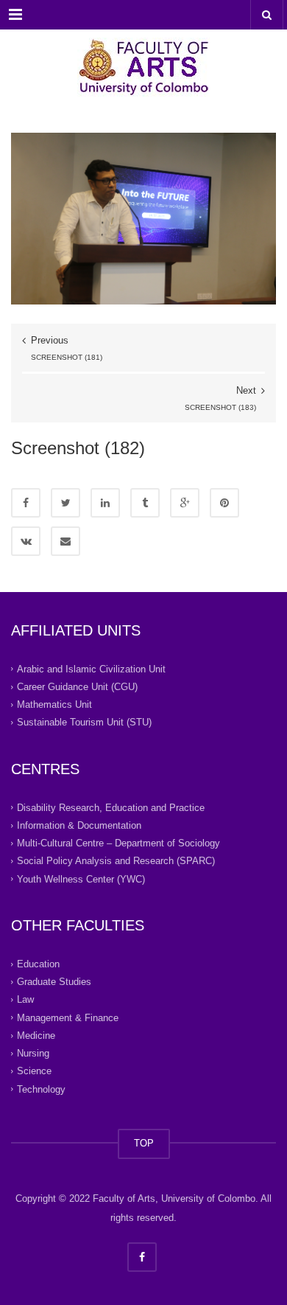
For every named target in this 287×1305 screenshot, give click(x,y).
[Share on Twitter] (65, 503)
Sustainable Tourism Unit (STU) (84, 722)
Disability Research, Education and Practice (111, 807)
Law (25, 999)
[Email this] (65, 541)
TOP (144, 1143)
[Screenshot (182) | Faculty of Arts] (143, 66)
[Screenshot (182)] (143, 217)
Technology (41, 1089)
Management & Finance (67, 1017)
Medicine (36, 1035)
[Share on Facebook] (25, 503)
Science (34, 1070)
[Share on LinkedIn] (105, 503)
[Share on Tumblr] (145, 503)
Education (38, 964)
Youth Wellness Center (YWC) (81, 879)
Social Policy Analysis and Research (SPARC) (116, 860)
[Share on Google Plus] (184, 503)
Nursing (33, 1053)
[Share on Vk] (25, 541)
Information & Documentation (79, 825)
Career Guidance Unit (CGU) (77, 686)
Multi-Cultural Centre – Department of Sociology (118, 843)
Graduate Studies (54, 981)
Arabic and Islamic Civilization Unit (91, 669)
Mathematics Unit (54, 704)
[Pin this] (224, 503)
